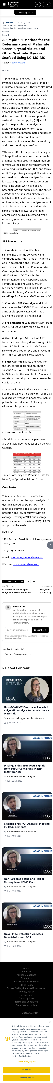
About (26, 968)
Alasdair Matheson (35, 718)
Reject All (26, 1069)
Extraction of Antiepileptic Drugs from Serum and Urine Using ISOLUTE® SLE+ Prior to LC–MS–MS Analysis (17, 591)
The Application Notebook (14, 25)
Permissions (26, 995)
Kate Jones (31, 776)
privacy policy (15, 638)
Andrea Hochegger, (16, 718)
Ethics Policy (26, 984)
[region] (26, 1050)
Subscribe (39, 630)
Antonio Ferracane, (16, 831)
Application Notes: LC (13, 649)
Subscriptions (26, 998)
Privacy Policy (26, 991)
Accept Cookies (27, 1077)
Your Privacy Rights (26, 1005)
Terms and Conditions (26, 1001)
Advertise (26, 971)
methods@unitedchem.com (27, 557)
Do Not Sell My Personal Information (26, 988)
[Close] (49, 1022)
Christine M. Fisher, (16, 776)
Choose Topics (23, 12)
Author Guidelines (26, 974)
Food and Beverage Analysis (18, 654)
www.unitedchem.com (26, 564)
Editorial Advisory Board (26, 981)
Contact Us (26, 978)
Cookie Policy (25, 1056)
